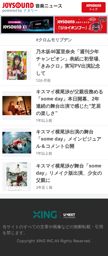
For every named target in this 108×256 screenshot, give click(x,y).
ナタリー (30, 10)
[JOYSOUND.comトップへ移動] (94, 7)
